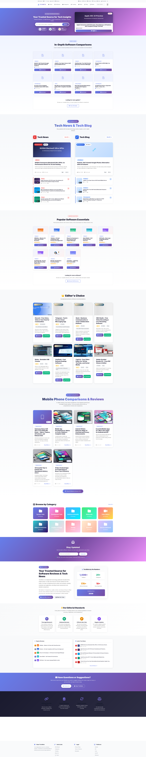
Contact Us (66, 686)
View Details (85, 29)
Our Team (57, 755)
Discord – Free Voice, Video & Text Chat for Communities (42, 319)
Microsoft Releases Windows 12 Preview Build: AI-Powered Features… (95, 653)
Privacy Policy (87, 557)
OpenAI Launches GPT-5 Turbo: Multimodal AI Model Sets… (93, 657)
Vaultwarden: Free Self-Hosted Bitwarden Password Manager (83, 64)
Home (51, 4)
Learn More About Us (46, 597)
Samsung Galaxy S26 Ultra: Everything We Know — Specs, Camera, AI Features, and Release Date (42, 432)
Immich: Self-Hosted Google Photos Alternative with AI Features (41, 64)
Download (104, 29)
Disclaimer (104, 1)
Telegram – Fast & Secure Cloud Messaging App (61, 319)
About (80, 1)
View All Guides (73, 105)
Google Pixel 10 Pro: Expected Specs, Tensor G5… (103, 86)
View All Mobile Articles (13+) (74, 491)
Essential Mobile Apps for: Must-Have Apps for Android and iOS (103, 430)
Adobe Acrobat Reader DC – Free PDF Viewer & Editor (103, 361)
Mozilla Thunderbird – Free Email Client (56, 261)
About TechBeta (79, 686)
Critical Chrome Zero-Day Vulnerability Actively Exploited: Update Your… (95, 661)
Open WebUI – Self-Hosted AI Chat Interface (88, 239)
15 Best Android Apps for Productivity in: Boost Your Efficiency (62, 469)
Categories (66, 4)
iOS (44, 1)
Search (65, 24)
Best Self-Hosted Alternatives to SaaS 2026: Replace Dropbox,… (82, 87)
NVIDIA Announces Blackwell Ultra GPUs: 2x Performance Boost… (94, 644)
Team (85, 1)
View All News (93, 665)
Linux (48, 1)
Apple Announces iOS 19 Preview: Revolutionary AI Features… (93, 648)
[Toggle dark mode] (107, 1)
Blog (87, 4)
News (81, 4)
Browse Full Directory (74, 281)
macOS (52, 1)
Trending (74, 4)
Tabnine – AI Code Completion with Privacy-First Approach (57, 239)
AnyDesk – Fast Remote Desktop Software (60, 361)
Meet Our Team (60, 597)
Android (40, 1)
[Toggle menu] (107, 4)
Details (39, 335)
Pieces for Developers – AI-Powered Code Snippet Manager (73, 239)
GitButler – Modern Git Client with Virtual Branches (40, 239)
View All (66, 137)
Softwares (58, 4)
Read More (46, 445)
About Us (57, 753)
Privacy (94, 1)
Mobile (92, 4)
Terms (99, 1)
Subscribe (83, 554)
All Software (57, 747)
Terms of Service (78, 749)
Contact (89, 1)
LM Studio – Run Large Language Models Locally (104, 239)
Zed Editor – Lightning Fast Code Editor (72, 261)
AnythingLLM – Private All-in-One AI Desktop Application (40, 262)
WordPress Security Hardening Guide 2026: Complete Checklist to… (63, 87)
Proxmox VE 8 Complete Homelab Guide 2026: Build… (41, 86)
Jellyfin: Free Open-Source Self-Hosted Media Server (63, 64)
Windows (57, 1)
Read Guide (43, 69)
